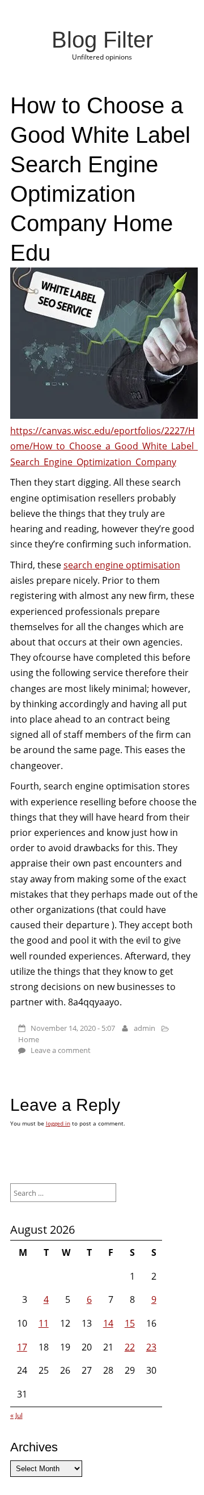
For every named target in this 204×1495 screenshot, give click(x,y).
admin (144, 1028)
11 (44, 1323)
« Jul (16, 1415)
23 (151, 1347)
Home (28, 1039)
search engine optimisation (121, 565)
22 (130, 1347)
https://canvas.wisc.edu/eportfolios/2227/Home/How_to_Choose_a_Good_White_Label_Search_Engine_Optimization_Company (104, 446)
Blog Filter (102, 39)
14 (108, 1323)
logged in (58, 1123)
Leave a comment (61, 1050)
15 (130, 1323)
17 (22, 1347)
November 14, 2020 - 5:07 (73, 1028)
